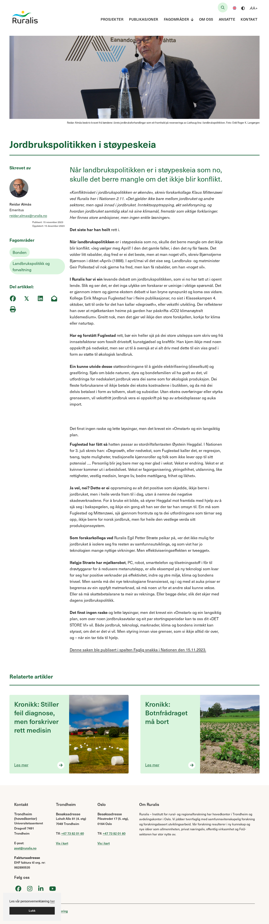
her (52, 901)
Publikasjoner (143, 19)
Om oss (206, 19)
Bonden (20, 252)
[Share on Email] (54, 298)
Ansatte (227, 19)
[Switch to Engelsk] (234, 8)
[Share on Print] (12, 309)
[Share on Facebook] (12, 298)
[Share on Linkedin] (40, 298)
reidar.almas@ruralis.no (28, 215)
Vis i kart (62, 843)
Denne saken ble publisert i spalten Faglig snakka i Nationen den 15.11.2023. (138, 650)
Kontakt (249, 19)
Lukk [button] (32, 910)
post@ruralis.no (25, 848)
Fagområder (176, 19)
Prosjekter (112, 19)
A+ (254, 8)
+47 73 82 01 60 (72, 833)
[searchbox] (223, 7)
